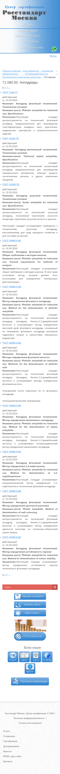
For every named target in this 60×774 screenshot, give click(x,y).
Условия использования (30, 722)
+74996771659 (27, 31)
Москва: (27, 24)
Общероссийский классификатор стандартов (27, 71)
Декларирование (11, 746)
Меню (53, 56)
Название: (8, 103)
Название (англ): (11, 110)
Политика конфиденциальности (29, 718)
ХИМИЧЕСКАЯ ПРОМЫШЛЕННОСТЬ (25, 74)
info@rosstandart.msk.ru (27, 35)
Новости (7, 751)
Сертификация (10, 741)
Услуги (6, 731)
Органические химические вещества (21, 77)
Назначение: (9, 117)
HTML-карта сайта (12, 756)
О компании (9, 736)
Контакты (7, 761)
